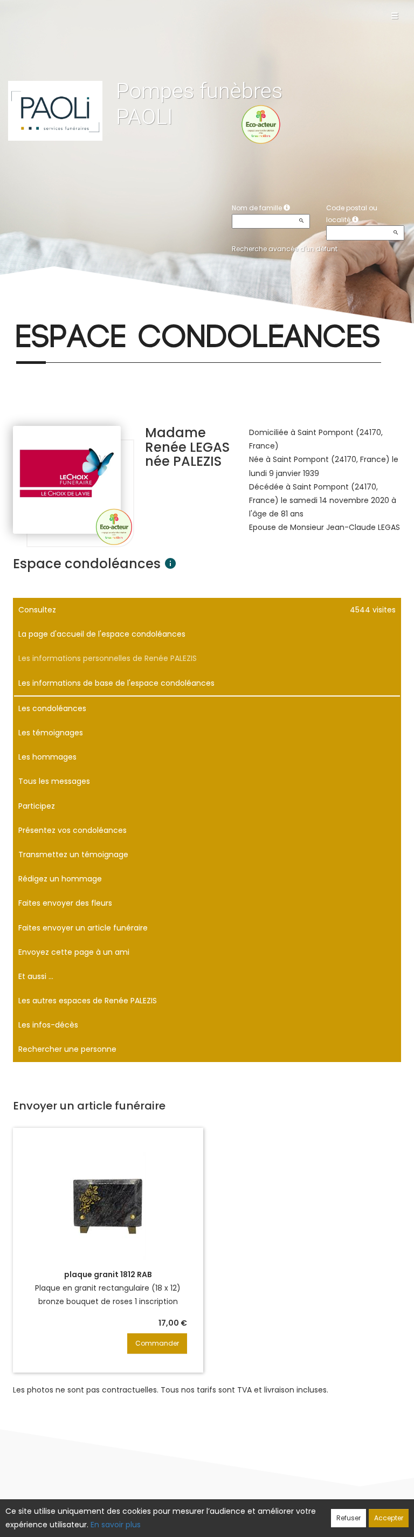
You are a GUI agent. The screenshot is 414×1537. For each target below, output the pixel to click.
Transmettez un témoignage (73, 854)
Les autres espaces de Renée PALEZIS (87, 1000)
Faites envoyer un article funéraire (83, 927)
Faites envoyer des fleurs (65, 903)
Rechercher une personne (67, 1049)
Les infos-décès (48, 1024)
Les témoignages (50, 732)
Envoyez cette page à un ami (73, 952)
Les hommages (47, 757)
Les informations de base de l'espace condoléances (116, 683)
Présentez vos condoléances (72, 830)
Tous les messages (54, 781)
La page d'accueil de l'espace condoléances (101, 634)
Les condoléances (52, 708)
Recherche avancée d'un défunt (284, 248)
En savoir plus (116, 1524)
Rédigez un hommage (60, 878)
